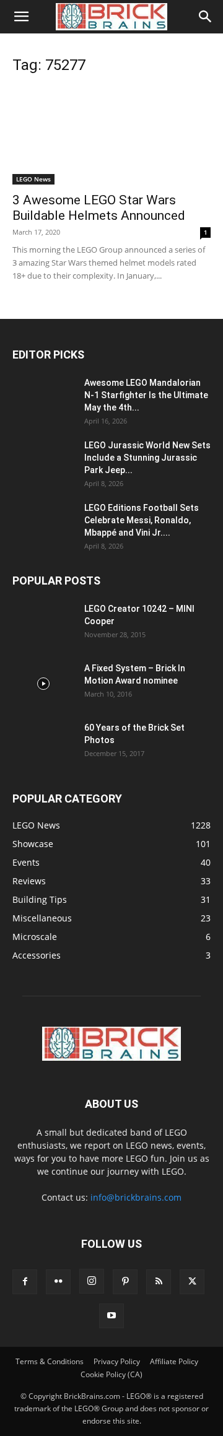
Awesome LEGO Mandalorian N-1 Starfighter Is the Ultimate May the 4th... (146, 395)
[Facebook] (24, 1281)
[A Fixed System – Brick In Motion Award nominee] (43, 683)
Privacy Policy (117, 1361)
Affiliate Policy (174, 1361)
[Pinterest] (125, 1281)
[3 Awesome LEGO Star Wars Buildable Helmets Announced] (111, 136)
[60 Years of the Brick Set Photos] (43, 743)
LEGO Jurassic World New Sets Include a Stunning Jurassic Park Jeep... (147, 457)
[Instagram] (91, 1281)
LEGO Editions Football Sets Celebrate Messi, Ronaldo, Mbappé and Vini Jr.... (141, 520)
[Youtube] (111, 1315)
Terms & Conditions (49, 1361)
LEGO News (33, 179)
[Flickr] (58, 1281)
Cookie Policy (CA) (111, 1374)
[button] (21, 16)
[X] (192, 1281)
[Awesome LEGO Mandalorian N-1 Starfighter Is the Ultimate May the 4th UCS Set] (43, 398)
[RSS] (158, 1281)
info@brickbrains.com (135, 1197)
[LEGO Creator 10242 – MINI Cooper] (43, 624)
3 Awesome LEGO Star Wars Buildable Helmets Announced (98, 208)
